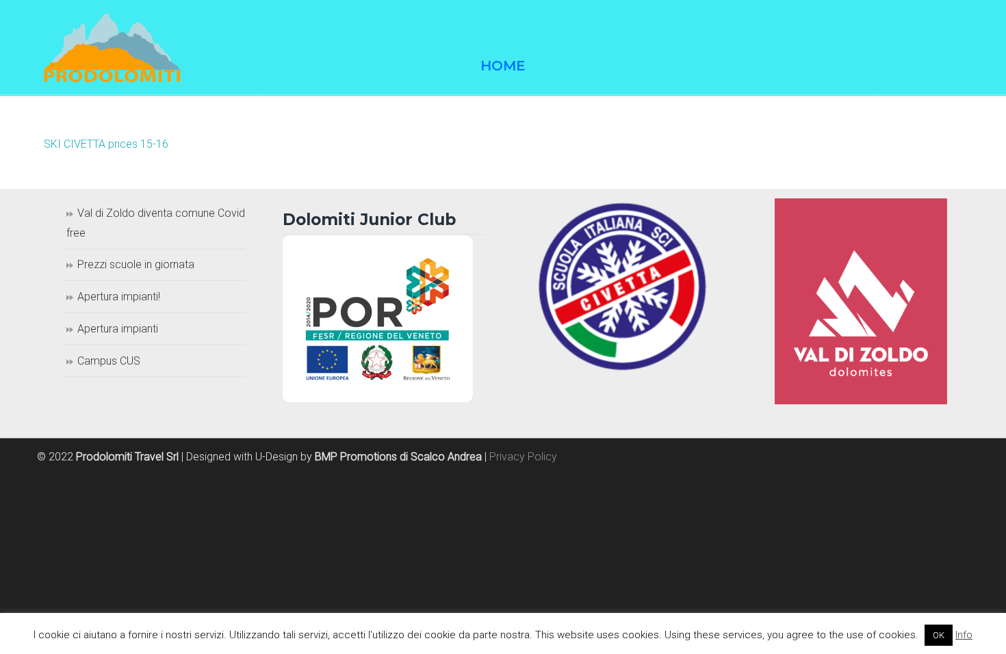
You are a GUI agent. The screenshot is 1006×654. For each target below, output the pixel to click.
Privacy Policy (523, 456)
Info (963, 635)
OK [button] (938, 635)
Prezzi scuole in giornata (135, 264)
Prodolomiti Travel (112, 48)
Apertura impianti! (118, 296)
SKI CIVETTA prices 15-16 (106, 144)
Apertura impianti (117, 328)
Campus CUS (108, 360)
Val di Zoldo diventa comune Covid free (155, 223)
